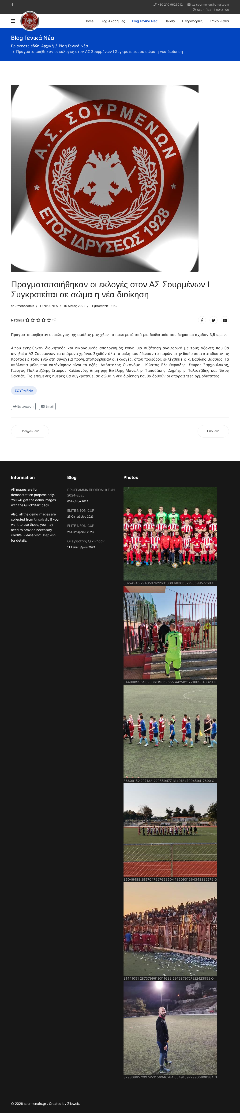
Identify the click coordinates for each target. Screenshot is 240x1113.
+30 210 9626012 (170, 4)
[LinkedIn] (225, 320)
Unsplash (41, 519)
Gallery (170, 21)
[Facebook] (202, 320)
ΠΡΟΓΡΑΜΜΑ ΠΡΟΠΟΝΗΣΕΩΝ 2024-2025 (91, 495)
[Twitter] (214, 320)
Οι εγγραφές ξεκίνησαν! (86, 544)
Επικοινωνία (219, 21)
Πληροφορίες (192, 21)
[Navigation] (13, 21)
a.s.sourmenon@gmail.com (210, 4)
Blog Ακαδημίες (113, 21)
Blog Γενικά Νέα (145, 21)
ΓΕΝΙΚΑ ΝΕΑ (49, 306)
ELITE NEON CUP (80, 513)
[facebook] (12, 4)
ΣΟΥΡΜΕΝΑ (24, 391)
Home (89, 21)
